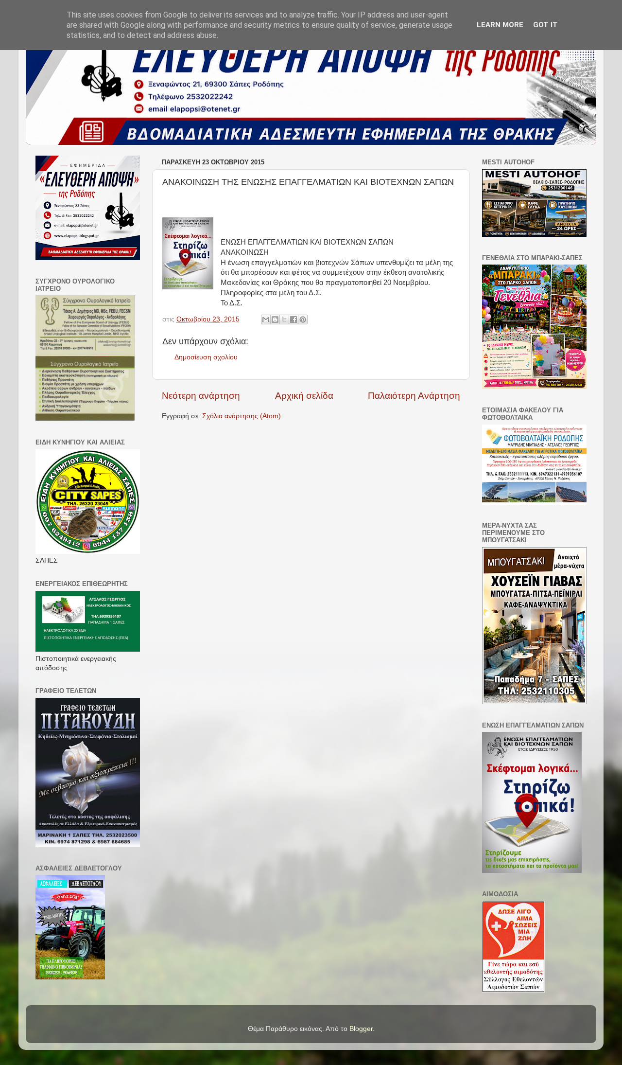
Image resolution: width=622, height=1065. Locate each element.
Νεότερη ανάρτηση (201, 395)
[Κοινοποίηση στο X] (284, 319)
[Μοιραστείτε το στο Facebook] (293, 319)
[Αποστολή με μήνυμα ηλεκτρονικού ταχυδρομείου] (266, 319)
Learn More (500, 24)
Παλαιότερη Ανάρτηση (414, 395)
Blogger (361, 1028)
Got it (545, 24)
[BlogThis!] (275, 319)
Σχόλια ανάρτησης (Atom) (241, 416)
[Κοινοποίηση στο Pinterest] (303, 319)
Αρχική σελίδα (304, 395)
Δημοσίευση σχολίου (206, 357)
